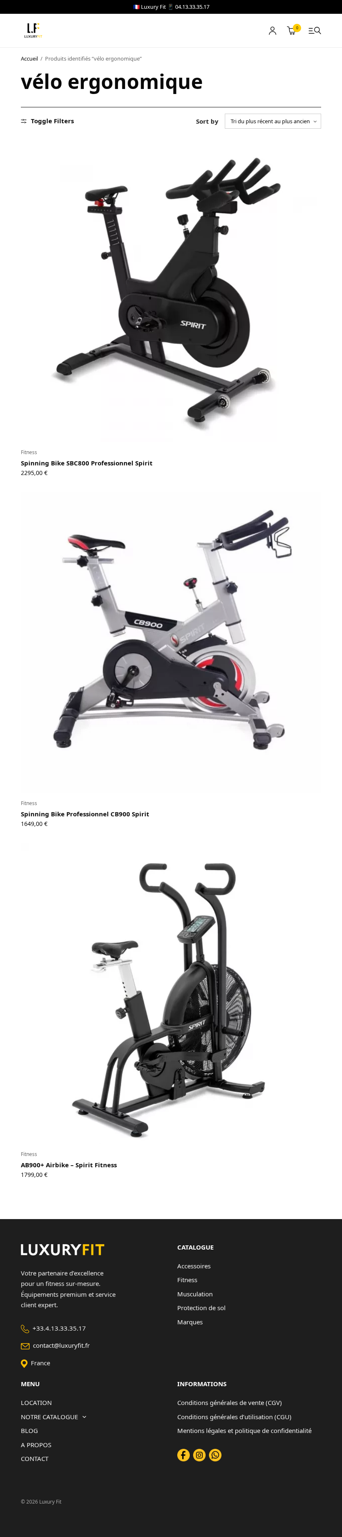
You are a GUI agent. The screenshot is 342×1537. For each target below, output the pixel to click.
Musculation (195, 1294)
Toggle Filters (52, 121)
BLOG (29, 1430)
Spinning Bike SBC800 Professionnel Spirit (87, 463)
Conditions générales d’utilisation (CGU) (234, 1417)
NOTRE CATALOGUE (49, 1417)
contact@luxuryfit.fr (61, 1345)
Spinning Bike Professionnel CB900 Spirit (85, 814)
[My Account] (273, 30)
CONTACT (34, 1458)
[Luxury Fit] (33, 30)
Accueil (29, 58)
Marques (190, 1322)
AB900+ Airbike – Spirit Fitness (69, 1165)
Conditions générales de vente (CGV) (229, 1402)
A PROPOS (36, 1444)
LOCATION (36, 1402)
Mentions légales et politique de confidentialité (244, 1430)
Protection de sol (201, 1307)
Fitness (29, 452)
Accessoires (194, 1266)
